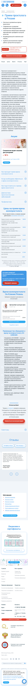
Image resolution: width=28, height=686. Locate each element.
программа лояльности (17, 215)
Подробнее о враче (14, 325)
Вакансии (3, 574)
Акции (3, 61)
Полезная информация (20, 578)
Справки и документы (20, 588)
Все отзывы (19, 445)
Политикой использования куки (12, 676)
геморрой (10, 408)
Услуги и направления (6, 610)
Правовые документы (6, 601)
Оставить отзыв (8, 445)
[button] (11, 474)
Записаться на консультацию (14, 56)
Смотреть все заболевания (10, 515)
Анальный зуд (8, 504)
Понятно (6, 682)
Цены (8, 61)
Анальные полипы (9, 499)
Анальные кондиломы (10, 497)
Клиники (3, 604)
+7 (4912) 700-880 (14, 266)
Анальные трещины (9, 501)
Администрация (5, 571)
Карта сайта (4, 655)
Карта (25, 61)
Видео (2, 576)
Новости (3, 579)
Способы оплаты (18, 590)
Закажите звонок (11, 283)
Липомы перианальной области (12, 506)
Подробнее (6, 162)
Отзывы (20, 61)
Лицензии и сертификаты (7, 590)
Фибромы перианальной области (12, 510)
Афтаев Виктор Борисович (17, 305)
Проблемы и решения (20, 575)
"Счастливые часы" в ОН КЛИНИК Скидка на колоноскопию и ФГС (15, 49)
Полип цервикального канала (11, 508)
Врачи (13, 61)
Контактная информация (7, 588)
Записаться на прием (14, 321)
